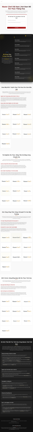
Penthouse (13, 397)
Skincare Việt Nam (28, 357)
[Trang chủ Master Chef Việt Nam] (2, 1)
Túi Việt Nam (19, 361)
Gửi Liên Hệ (16, 27)
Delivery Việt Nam (26, 375)
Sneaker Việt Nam (5, 364)
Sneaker (13, 364)
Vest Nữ (18, 360)
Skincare (8, 358)
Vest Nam (10, 360)
